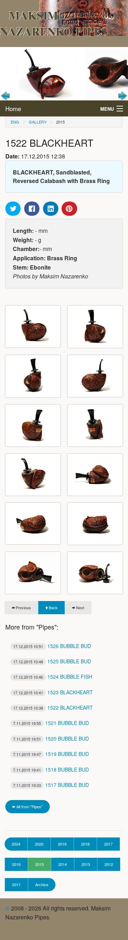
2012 (109, 864)
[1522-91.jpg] (95, 524)
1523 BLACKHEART (53, 692)
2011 (16, 884)
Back (53, 607)
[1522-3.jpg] (32, 376)
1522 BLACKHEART (53, 707)
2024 (16, 844)
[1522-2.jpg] (95, 327)
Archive (41, 884)
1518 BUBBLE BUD (51, 769)
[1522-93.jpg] (95, 573)
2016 (16, 864)
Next (79, 607)
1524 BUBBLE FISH (52, 676)
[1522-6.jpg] (95, 425)
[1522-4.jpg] (95, 376)
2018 (85, 844)
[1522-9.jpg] (32, 523)
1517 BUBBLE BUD (51, 784)
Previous (23, 607)
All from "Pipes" (29, 806)
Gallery (38, 122)
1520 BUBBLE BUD (51, 738)
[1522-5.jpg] (32, 425)
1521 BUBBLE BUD (51, 722)
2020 (39, 844)
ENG (15, 122)
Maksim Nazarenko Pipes (54, 23)
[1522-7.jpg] (32, 475)
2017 (108, 844)
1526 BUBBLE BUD (52, 645)
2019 (62, 844)
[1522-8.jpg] (95, 475)
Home (13, 108)
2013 (85, 864)
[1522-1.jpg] (32, 327)
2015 (60, 122)
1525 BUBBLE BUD (52, 661)
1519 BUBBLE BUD (51, 753)
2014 (62, 864)
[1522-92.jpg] (32, 573)
